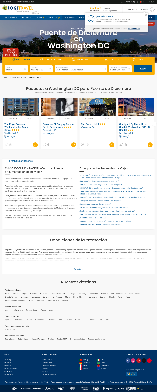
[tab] (21, 161)
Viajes (4, 77)
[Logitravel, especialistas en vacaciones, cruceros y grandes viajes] (20, 7)
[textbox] (16, 68)
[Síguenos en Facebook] (128, 360)
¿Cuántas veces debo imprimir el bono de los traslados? (100, 225)
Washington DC (35, 77)
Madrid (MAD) (127, 2)
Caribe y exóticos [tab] (53, 60)
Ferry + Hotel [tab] (116, 60)
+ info (29, 119)
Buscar (143, 69)
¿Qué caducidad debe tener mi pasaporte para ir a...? (99, 181)
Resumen (13, 119)
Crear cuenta (132, 10)
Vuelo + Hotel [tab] (23, 60)
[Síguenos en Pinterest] (150, 360)
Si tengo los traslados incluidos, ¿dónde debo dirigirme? (100, 201)
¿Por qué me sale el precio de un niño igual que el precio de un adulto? (105, 221)
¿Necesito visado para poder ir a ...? (92, 218)
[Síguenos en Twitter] (144, 360)
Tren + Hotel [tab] (143, 60)
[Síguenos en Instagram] (133, 360)
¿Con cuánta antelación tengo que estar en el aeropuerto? (101, 185)
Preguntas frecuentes (25, 2)
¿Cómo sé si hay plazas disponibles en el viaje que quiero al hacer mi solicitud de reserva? (112, 197)
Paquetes (69, 18)
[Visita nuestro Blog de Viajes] (139, 374)
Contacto (7, 2)
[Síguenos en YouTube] (139, 360)
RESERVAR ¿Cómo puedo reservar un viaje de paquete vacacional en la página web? (111, 188)
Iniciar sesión (138, 18)
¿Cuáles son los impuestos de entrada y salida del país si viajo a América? (107, 211)
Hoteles (83, 18)
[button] (81, 68)
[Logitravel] (103, 9)
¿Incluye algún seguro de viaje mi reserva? (95, 204)
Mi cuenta (144, 10)
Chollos (53, 18)
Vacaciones (10, 18)
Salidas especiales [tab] (85, 60)
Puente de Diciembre (18, 77)
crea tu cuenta (134, 29)
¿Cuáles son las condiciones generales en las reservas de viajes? (103, 208)
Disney (39, 18)
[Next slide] (152, 60)
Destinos (26, 18)
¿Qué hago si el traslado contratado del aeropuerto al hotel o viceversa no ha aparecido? (112, 214)
